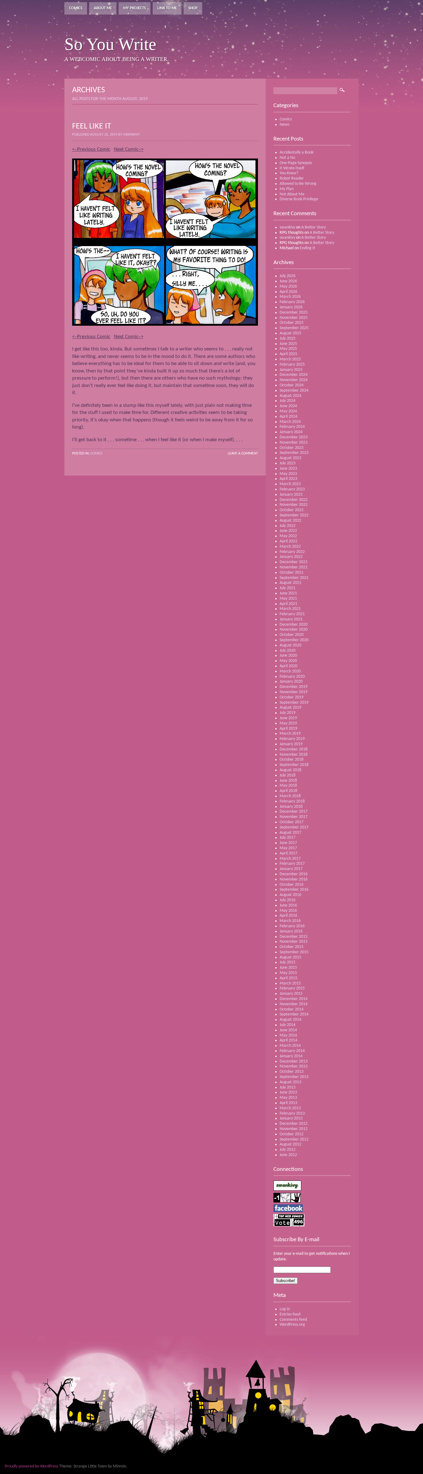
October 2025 (291, 322)
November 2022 (293, 504)
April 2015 (288, 978)
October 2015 (291, 947)
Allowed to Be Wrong (298, 183)
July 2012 (287, 1149)
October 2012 (291, 1134)
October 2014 (291, 1009)
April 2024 (288, 416)
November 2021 (293, 567)
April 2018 (288, 791)
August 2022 (290, 520)
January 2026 (291, 307)
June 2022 (288, 530)
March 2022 (290, 546)
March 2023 (290, 484)
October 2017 (291, 822)
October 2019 (291, 697)
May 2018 (288, 785)
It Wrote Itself (292, 168)
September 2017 (294, 827)
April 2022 (288, 541)
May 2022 (288, 536)
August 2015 (290, 957)
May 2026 (288, 286)
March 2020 (290, 671)
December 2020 (293, 624)
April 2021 (288, 604)
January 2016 (291, 931)
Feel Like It (91, 126)
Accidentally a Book (296, 152)
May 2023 (288, 474)
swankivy (287, 227)
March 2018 (290, 796)
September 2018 (294, 765)
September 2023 (294, 452)
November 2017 (293, 817)
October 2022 (291, 510)
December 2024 (293, 374)
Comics (75, 8)
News (284, 124)
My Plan (287, 189)
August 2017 (290, 832)
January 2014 (291, 1056)
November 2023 (293, 442)
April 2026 (288, 291)
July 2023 (287, 463)
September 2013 (294, 1077)
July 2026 (287, 276)
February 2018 (292, 801)
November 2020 (293, 629)
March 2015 (290, 983)
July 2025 (287, 338)
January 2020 (291, 681)
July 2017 (287, 837)
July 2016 (287, 900)
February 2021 (292, 614)
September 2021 (294, 578)
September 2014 (294, 1014)
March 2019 (290, 733)
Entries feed (290, 1314)
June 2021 (288, 593)
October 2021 (291, 572)
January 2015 (291, 993)
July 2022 (287, 526)
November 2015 (293, 941)
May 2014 (288, 1035)
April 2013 (288, 1103)
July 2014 (287, 1025)
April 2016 (288, 915)
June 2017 (288, 843)
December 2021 (293, 562)
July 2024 (287, 400)
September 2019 (294, 702)
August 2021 (290, 582)
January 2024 (291, 432)
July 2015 (287, 962)
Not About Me (292, 194)
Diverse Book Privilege (299, 199)
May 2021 (288, 598)
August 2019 (290, 707)
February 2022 (292, 552)
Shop (193, 8)
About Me (103, 8)
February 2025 (292, 364)
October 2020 (291, 635)
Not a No (287, 157)
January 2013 (291, 1118)
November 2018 (293, 754)
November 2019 (293, 692)
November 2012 (293, 1129)
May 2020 (288, 661)
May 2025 (288, 348)
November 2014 (293, 1004)
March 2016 (290, 921)
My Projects (134, 8)
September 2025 (294, 328)
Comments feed (293, 1319)
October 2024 (291, 385)
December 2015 (293, 936)
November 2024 (293, 380)
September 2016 (294, 889)
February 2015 (292, 988)
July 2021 (287, 588)
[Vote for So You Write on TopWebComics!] (288, 1225)
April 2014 (288, 1040)
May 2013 (288, 1097)
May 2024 (288, 411)
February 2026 (292, 302)
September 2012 (294, 1139)
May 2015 (288, 973)
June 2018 (288, 780)
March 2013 (290, 1108)
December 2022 (293, 500)
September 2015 (294, 952)
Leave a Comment (243, 453)
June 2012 (288, 1155)
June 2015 (288, 967)
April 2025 (288, 354)
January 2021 (291, 619)
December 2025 (293, 312)
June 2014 (288, 1030)
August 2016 (290, 895)
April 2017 (288, 853)
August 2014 (290, 1019)
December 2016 (293, 874)
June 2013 (288, 1092)
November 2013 (293, 1066)
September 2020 (294, 640)
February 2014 (292, 1051)
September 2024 (294, 390)
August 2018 (290, 770)
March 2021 (290, 609)
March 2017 (290, 858)
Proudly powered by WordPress (31, 1466)
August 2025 (290, 333)
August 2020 (290, 645)
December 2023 (293, 437)
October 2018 (291, 759)
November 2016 (293, 879)
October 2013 (291, 1071)
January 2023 (291, 494)
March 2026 (290, 296)
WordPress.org (292, 1324)
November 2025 (293, 317)
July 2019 (287, 713)
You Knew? (289, 173)
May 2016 (288, 910)
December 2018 (293, 749)
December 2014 (293, 999)
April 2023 (288, 478)
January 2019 (291, 744)
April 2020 (288, 666)
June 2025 (288, 343)
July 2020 (287, 650)
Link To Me (167, 8)
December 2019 (293, 687)
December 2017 (293, 811)
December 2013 (293, 1061)
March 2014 (290, 1045)
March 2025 (290, 359)
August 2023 (290, 458)
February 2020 (292, 676)
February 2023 (292, 489)
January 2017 (291, 869)
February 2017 (292, 863)
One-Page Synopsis (296, 163)
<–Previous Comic (91, 149)
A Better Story (313, 227)
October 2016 (291, 884)
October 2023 (291, 448)
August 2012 (290, 1144)
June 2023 (288, 468)
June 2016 (288, 905)
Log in (285, 1309)
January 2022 (291, 556)
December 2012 (293, 1123)
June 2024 (288, 406)
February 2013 (292, 1113)
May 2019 (288, 723)
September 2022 (294, 515)
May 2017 (288, 848)
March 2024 (290, 422)
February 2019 (292, 739)
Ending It (307, 248)
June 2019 (288, 718)
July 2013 (287, 1087)
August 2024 (290, 396)
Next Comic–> (128, 149)
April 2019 (288, 728)
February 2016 (292, 926)
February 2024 (292, 426)
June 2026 (288, 281)
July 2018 (287, 775)
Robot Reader (292, 178)
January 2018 (291, 806)
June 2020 (288, 655)
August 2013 (290, 1082)
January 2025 (291, 369)
